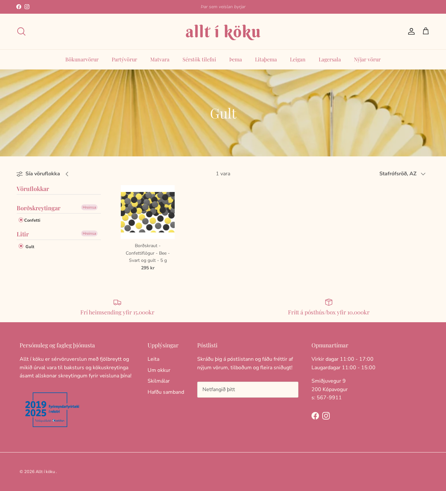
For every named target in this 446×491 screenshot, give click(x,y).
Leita (153, 359)
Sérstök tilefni (199, 59)
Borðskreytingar (38, 208)
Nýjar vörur (367, 59)
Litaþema (266, 59)
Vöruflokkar (33, 189)
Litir (23, 234)
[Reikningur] (410, 31)
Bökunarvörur (82, 59)
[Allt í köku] (223, 31)
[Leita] (21, 31)
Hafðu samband (166, 392)
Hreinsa (89, 207)
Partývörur (124, 59)
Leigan (298, 59)
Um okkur (159, 370)
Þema (235, 59)
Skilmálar (159, 381)
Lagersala (330, 59)
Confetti (32, 220)
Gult (29, 247)
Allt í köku (45, 472)
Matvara (159, 59)
